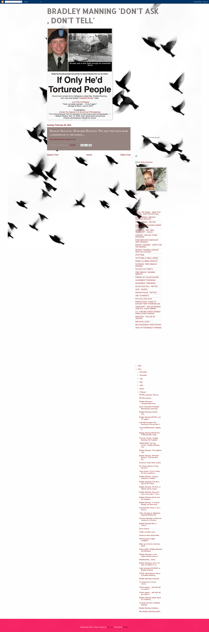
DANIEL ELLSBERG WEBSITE (146, 261)
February (143, 392)
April (141, 385)
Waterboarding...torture (147, 560)
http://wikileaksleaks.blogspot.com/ (63, 139)
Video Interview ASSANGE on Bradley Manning (149, 569)
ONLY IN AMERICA (142, 296)
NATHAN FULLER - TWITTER (146, 293)
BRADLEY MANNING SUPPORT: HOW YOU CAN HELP (147, 251)
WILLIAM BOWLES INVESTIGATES (148, 325)
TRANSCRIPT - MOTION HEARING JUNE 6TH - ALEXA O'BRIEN (148, 308)
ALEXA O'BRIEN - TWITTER (145, 222)
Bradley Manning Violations (148, 608)
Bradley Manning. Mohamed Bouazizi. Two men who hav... (149, 457)
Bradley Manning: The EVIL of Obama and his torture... (149, 488)
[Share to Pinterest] (91, 145)
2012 (140, 366)
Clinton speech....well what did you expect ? (149, 588)
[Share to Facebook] (88, 145)
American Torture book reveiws (150, 463)
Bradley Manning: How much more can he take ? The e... (149, 493)
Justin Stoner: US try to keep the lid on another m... (149, 472)
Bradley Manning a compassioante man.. (147, 402)
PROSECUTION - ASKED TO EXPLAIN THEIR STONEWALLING (147, 303)
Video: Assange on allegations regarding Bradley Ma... (149, 514)
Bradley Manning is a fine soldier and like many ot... (149, 555)
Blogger (125, 627)
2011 (140, 369)
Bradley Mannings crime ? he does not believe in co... (149, 564)
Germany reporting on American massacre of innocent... (150, 519)
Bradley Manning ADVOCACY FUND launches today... (149, 434)
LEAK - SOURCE (141, 289)
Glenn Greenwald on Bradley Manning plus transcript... (149, 407)
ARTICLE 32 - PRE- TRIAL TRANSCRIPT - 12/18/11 (144, 231)
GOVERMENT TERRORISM (145, 280)
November (143, 375)
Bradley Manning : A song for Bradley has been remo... (149, 503)
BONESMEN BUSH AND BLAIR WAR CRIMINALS (146, 241)
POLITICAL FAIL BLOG (143, 299)
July (141, 379)
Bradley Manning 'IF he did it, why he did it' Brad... (149, 482)
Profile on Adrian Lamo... (148, 532)
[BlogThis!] (84, 145)
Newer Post (52, 155)
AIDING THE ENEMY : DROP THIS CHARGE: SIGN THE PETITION (148, 213)
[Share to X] (86, 145)
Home (89, 155)
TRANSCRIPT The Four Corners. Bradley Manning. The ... (149, 445)
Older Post (125, 155)
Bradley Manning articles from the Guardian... (149, 498)
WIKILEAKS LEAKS (142, 322)
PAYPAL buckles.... (146, 398)
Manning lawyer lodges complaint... (147, 540)
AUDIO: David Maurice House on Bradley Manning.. (149, 574)
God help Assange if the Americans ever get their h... (150, 423)
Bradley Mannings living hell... (149, 579)
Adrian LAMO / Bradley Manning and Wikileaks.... (150, 550)
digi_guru (110, 627)
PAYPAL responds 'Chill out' (149, 395)
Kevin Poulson (144, 529)
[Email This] (81, 145)
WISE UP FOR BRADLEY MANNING (148, 328)
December (143, 372)
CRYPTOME (139, 255)
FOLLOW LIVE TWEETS (144, 269)
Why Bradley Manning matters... (150, 611)
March (142, 389)
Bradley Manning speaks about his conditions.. (150, 598)
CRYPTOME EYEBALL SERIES (146, 258)
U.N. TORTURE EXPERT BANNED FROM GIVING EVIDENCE (147, 312)
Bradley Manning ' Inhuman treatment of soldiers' (148, 477)
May (141, 382)
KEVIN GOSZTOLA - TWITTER (146, 286)
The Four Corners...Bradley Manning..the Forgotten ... (149, 439)
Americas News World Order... (149, 535)
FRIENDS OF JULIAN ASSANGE (147, 277)
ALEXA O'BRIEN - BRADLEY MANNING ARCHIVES (145, 218)
